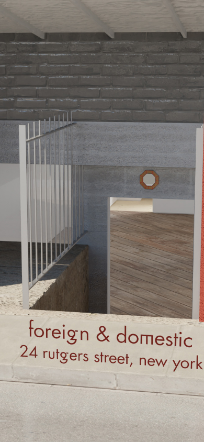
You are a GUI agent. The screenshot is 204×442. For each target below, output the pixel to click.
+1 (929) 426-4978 (102, 335)
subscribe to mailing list (102, 368)
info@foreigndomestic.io (102, 347)
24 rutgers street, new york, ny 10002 (102, 299)
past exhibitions (102, 163)
